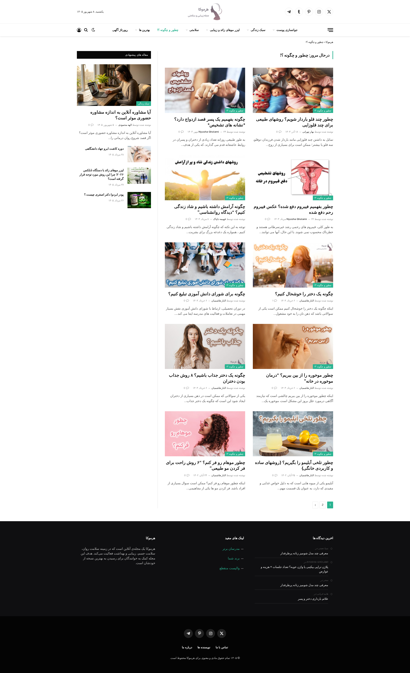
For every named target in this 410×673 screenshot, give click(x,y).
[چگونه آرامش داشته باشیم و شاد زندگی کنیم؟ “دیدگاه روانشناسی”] (205, 177)
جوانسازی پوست (287, 30)
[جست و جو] (86, 30)
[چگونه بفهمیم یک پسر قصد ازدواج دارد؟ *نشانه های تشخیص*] (205, 90)
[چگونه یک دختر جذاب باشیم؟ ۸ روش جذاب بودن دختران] (205, 346)
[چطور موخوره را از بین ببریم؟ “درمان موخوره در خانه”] (293, 346)
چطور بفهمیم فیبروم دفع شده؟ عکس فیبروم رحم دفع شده (293, 209)
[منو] (330, 30)
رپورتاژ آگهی (120, 30)
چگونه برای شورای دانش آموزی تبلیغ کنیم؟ (206, 293)
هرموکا (329, 42)
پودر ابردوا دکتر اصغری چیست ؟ (104, 194)
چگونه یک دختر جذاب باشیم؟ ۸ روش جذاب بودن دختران (207, 378)
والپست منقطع (230, 568)
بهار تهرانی (308, 131)
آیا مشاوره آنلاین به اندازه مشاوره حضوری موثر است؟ (120, 115)
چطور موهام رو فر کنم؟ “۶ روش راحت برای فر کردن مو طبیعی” (205, 465)
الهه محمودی (125, 124)
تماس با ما (222, 647)
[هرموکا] (205, 11)
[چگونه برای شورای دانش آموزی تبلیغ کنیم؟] (205, 265)
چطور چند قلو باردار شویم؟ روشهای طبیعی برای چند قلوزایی (294, 122)
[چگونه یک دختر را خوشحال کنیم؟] (293, 265)
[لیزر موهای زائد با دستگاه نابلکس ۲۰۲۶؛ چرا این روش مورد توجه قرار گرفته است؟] (139, 176)
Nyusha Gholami (209, 131)
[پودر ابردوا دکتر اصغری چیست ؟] (139, 200)
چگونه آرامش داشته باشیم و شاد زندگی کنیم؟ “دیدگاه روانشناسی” (209, 209)
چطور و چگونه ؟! (167, 30)
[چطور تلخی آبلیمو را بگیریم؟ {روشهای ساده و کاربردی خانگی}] (293, 433)
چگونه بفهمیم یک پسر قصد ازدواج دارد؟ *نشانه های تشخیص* (209, 122)
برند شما (234, 558)
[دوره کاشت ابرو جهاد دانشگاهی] (139, 154)
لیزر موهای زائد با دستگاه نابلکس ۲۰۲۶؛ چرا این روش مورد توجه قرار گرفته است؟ (101, 174)
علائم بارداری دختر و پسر (313, 598)
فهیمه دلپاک (219, 219)
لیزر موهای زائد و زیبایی (225, 30)
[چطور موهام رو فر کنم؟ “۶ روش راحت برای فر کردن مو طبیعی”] (205, 433)
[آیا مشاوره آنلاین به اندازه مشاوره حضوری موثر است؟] (114, 85)
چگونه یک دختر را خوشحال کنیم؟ (304, 293)
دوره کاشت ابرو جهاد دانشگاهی (104, 148)
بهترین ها (144, 30)
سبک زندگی (258, 30)
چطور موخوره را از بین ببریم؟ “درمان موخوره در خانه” (299, 378)
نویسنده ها (204, 647)
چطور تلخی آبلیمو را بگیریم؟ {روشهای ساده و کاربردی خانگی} (294, 465)
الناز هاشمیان (306, 300)
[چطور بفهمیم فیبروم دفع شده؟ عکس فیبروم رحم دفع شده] (293, 177)
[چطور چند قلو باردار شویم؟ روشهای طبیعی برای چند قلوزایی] (293, 90)
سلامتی (194, 30)
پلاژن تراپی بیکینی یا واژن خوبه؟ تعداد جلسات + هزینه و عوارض (294, 569)
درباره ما (187, 647)
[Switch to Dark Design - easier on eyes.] (93, 30)
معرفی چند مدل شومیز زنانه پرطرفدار (304, 553)
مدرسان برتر (231, 548)
